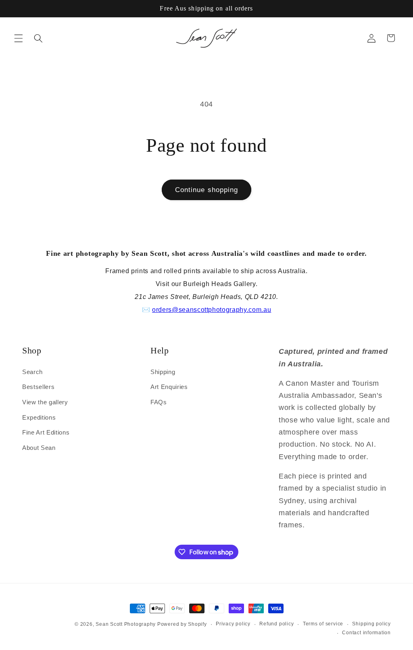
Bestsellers (38, 386)
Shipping (162, 371)
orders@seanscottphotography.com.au (211, 309)
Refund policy (276, 624)
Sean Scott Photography (126, 624)
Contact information (366, 632)
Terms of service (323, 624)
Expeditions (39, 417)
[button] (18, 38)
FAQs (158, 402)
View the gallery (45, 402)
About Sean (39, 447)
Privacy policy (233, 624)
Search (32, 371)
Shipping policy (371, 624)
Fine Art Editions (45, 432)
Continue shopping (206, 189)
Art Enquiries (169, 386)
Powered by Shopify (182, 624)
